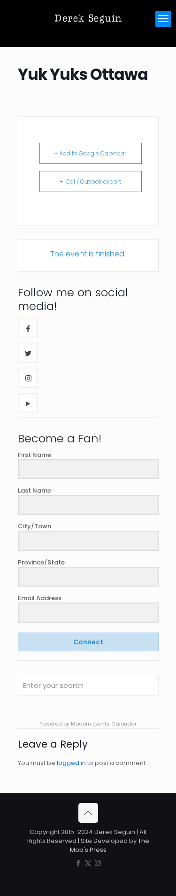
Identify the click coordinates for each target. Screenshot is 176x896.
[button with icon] (28, 328)
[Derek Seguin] (88, 19)
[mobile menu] (163, 19)
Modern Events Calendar (104, 723)
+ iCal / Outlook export (90, 181)
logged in (71, 762)
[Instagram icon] (97, 863)
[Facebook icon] (78, 863)
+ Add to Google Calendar (90, 153)
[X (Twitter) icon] (88, 863)
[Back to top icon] (88, 813)
